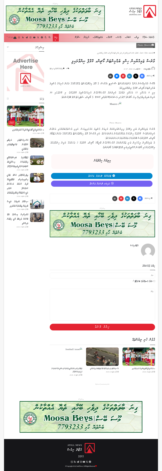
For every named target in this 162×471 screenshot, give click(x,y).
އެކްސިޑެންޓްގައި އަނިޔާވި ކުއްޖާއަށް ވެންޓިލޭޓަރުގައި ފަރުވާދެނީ (104, 368)
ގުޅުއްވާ (81, 456)
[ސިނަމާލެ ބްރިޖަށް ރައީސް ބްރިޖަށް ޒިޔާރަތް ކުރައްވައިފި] (37, 204)
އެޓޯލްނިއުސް (147, 69)
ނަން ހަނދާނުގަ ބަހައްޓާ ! (143, 281)
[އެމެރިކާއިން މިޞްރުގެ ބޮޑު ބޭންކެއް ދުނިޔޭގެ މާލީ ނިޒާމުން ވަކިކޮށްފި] (37, 217)
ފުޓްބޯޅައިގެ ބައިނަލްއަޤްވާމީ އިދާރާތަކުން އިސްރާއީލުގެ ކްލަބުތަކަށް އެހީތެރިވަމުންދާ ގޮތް (17, 162)
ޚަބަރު (128, 37)
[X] (135, 76)
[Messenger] (116, 76)
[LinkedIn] (129, 76)
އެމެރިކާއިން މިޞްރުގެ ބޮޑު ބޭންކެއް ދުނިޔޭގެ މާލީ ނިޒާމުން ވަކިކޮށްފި (17, 219)
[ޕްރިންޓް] (110, 76)
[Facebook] (142, 76)
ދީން (137, 37)
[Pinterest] (123, 76)
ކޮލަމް (110, 37)
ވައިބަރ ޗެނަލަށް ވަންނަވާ (100, 184)
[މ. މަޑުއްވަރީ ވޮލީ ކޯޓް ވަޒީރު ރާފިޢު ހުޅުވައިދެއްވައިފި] (139, 356)
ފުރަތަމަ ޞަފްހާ (148, 37)
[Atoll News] (142, 11)
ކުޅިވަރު (86, 37)
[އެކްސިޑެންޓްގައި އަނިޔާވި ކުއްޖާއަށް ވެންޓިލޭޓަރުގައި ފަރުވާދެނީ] (102, 356)
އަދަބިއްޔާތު (98, 37)
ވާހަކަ (119, 37)
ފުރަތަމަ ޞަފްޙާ (149, 53)
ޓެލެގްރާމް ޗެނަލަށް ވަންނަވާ (99, 176)
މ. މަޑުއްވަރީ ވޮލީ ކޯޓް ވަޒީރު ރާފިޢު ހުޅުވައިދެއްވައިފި (143, 368)
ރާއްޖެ (136, 53)
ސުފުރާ (77, 37)
